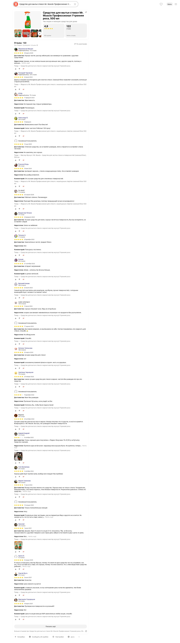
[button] (18, 33)
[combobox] (45, 4)
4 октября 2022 (29, 437)
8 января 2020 (28, 560)
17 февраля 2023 (29, 97)
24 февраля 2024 (29, 217)
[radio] (15, 69)
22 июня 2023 (28, 77)
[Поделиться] (86, 12)
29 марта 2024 (28, 53)
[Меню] (176, 4)
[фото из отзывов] (18, 456)
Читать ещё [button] (25, 63)
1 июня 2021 (28, 528)
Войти (170, 4)
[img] (18, 53)
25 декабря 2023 (29, 239)
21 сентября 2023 (29, 263)
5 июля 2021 (28, 577)
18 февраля (27, 122)
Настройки (59, 637)
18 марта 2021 (28, 603)
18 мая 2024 (28, 168)
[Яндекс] (16, 4)
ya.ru (72, 637)
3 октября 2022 (29, 471)
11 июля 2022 (28, 485)
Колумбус (21, 637)
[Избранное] (161, 4)
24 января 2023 (29, 376)
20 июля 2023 (28, 287)
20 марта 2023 (28, 352)
